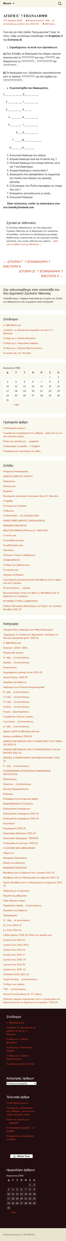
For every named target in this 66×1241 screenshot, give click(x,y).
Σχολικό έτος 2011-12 (14, 940)
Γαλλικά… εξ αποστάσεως (16, 706)
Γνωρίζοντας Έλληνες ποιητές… (19, 716)
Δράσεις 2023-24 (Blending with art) (21, 731)
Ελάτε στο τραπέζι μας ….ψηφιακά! (20, 441)
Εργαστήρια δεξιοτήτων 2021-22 (19, 833)
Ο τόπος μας (9, 535)
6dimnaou (50, 24)
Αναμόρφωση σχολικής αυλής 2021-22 (22, 672)
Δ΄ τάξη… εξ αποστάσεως (16, 726)
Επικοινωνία (9, 486)
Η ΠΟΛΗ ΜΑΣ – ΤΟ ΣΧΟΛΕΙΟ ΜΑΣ (21, 515)
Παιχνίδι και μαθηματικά (15, 895)
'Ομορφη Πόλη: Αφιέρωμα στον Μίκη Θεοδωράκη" (28, 629)
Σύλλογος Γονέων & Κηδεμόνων (19, 555)
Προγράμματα (10, 915)
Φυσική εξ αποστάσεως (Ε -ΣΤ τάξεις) (22, 994)
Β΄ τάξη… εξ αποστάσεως (16, 692)
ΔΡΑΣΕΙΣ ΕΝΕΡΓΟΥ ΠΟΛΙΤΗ (18, 476)
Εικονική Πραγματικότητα (15, 789)
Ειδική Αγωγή (9, 779)
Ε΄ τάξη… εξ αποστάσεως (16, 766)
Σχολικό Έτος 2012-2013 (16, 945)
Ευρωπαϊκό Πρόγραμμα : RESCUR (20, 838)
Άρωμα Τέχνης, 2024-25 (15, 677)
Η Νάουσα (8, 510)
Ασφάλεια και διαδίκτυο (14, 682)
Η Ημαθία (8, 501)
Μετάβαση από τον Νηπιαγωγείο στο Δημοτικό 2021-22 (31, 877)
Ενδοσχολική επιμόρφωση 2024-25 (21, 818)
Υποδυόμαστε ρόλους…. (15, 428)
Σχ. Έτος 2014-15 (12, 925)
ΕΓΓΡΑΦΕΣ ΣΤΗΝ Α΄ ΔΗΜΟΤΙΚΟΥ (20, 601)
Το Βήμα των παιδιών (14, 984)
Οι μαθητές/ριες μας (13, 545)
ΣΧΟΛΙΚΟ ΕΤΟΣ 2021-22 (16, 974)
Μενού (7, 3)
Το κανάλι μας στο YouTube (17, 353)
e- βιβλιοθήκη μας (12, 325)
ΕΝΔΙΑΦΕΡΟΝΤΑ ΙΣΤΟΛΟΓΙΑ (18, 803)
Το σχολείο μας (10, 570)
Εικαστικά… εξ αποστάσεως (17, 784)
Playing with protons (13, 652)
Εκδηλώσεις (9, 481)
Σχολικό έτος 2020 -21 (14, 969)
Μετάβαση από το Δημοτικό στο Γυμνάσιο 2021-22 (28, 872)
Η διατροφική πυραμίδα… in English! (21, 446)
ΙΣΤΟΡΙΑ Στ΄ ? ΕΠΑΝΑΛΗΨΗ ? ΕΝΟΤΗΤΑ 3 (41, 273)
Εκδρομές (8, 794)
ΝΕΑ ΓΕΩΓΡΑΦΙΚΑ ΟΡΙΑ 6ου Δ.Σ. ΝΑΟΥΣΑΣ (25, 530)
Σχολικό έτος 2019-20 (28, 24)
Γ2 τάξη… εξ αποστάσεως (16, 702)
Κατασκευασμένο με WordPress (19, 1234)
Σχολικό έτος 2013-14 (14, 949)
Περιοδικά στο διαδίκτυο (15, 910)
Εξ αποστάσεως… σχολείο (16, 588)
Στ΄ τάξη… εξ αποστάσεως (16, 920)
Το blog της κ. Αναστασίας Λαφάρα (20, 343)
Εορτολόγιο (9, 823)
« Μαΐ (16, 404)
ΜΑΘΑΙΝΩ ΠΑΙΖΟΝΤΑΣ (15, 525)
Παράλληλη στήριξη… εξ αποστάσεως (22, 905)
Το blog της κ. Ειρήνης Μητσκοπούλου (22, 348)
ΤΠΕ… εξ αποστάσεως (14, 989)
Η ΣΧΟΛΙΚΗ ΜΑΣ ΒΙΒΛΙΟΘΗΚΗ (19, 848)
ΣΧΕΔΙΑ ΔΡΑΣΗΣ (11, 560)
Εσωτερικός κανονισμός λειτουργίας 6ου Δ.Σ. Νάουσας (30, 496)
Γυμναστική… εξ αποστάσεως (18, 721)
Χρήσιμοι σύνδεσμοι (13, 574)
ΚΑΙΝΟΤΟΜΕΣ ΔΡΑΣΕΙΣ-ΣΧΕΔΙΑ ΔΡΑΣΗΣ (24, 520)
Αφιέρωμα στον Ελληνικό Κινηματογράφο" (24, 687)
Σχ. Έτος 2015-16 (12, 930)
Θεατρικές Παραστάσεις (15, 858)
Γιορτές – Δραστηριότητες (16, 711)
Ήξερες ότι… (9, 853)
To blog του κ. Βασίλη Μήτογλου (19, 338)
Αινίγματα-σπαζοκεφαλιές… (17, 471)
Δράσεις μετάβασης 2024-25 (17, 736)
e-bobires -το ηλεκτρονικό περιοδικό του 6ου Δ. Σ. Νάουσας (21, 1030)
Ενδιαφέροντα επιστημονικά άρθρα (20, 799)
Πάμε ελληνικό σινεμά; (14, 900)
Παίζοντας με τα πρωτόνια (16, 890)
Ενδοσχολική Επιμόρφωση (16, 808)
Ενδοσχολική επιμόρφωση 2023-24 (21, 813)
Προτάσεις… (9, 550)
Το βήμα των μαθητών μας (16, 565)
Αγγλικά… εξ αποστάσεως (16, 662)
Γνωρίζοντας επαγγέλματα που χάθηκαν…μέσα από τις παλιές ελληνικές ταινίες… (20, 1111)
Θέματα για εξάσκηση (14, 863)
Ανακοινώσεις (35, 20)
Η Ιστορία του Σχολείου (15, 506)
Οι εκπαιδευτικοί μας (13, 540)
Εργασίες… (9, 491)
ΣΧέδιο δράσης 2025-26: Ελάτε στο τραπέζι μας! (27, 935)
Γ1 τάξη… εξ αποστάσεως (16, 697)
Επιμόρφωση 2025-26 (14, 828)
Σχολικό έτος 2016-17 (14, 954)
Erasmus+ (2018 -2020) (15, 647)
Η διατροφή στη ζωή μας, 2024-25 (20, 843)
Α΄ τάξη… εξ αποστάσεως (16, 657)
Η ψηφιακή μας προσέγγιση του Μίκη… (23, 451)
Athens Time (23, 1156)
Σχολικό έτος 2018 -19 (14, 959)
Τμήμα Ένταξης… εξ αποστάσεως (20, 979)
